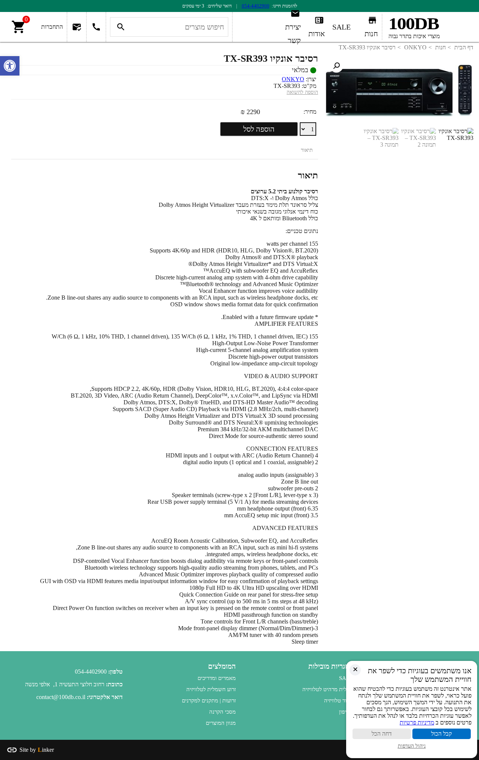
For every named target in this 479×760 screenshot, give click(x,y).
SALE (346, 678)
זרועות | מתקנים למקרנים (209, 701)
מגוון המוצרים (221, 723)
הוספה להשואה (302, 92)
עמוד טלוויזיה (338, 701)
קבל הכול (441, 733)
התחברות (52, 27)
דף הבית (463, 47)
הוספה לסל (259, 129)
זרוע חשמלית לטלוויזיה (211, 689)
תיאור (307, 150)
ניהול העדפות (412, 746)
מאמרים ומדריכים (217, 678)
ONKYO (415, 47)
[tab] (307, 150)
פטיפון (346, 712)
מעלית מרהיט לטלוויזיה (327, 689)
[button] (336, 66)
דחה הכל (382, 733)
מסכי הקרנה (222, 712)
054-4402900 (255, 6)
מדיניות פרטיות (417, 722)
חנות (440, 47)
